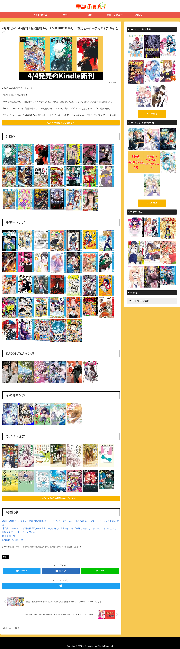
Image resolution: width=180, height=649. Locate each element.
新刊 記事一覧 (8, 536)
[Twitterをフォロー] (61, 586)
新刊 (6, 557)
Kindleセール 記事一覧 (12, 540)
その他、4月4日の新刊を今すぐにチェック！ (61, 498)
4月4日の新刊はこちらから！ (61, 122)
